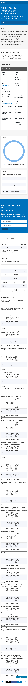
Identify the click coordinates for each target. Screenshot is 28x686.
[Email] (3, 681)
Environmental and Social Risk (6, 113)
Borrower (17, 77)
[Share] (14, 681)
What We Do (3, 2)
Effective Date (17, 88)
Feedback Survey (22, 677)
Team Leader (5, 77)
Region (3, 101)
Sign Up (4, 229)
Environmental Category (18, 107)
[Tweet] (8, 681)
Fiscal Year (17, 101)
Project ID (4, 72)
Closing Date (17, 112)
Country (4, 83)
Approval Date (5, 88)
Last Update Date (18, 122)
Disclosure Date (18, 83)
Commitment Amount (7, 106)
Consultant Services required (6, 118)
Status (16, 72)
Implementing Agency (19, 94)
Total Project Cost (6, 94)
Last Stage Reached (19, 118)
